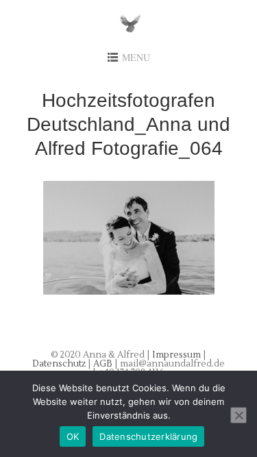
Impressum (176, 354)
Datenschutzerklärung (148, 436)
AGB (103, 363)
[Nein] (238, 415)
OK (72, 436)
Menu (136, 57)
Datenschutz (60, 363)
